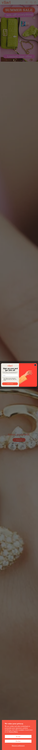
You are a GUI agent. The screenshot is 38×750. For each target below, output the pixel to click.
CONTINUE (10, 383)
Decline (18, 741)
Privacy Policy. (13, 732)
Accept (18, 736)
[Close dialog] (35, 365)
